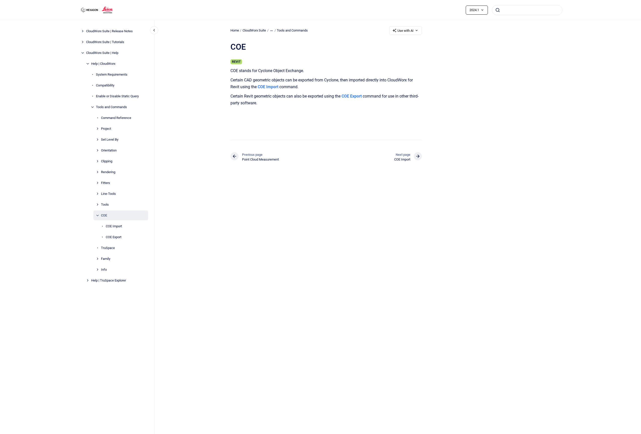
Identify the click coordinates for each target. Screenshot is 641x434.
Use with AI (405, 31)
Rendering (108, 172)
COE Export (113, 237)
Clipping (106, 161)
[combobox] (527, 10)
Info (104, 269)
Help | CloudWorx (103, 64)
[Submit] (498, 10)
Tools (105, 204)
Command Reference (116, 118)
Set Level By (109, 139)
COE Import (114, 226)
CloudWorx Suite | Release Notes (109, 31)
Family (105, 259)
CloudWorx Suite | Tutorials (105, 42)
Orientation (109, 150)
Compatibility (105, 85)
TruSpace (108, 248)
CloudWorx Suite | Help (102, 53)
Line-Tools (108, 194)
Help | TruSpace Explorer (108, 280)
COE (104, 215)
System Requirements (111, 74)
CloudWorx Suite (254, 30)
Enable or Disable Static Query (117, 96)
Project (106, 129)
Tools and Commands (111, 107)
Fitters (105, 183)
